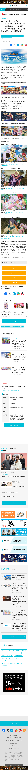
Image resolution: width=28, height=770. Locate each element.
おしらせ (14, 745)
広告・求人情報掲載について (14, 738)
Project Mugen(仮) (18, 655)
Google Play (14, 282)
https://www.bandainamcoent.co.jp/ (10, 390)
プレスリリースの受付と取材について (14, 740)
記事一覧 (2, 9)
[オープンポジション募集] (14, 14)
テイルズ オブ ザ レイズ (7, 38)
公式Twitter (14, 273)
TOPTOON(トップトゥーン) (7, 653)
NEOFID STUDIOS (5, 665)
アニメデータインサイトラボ (20, 650)
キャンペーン (5, 18)
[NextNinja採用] (14, 682)
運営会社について (14, 735)
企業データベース (10, 9)
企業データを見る (14, 425)
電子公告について (14, 743)
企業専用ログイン (13, 766)
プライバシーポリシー (14, 748)
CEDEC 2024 (18, 653)
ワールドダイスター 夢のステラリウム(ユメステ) (12, 663)
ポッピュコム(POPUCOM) (7, 655)
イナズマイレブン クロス (7, 650)
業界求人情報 (18, 9)
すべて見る (14, 321)
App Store (14, 278)
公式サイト (14, 268)
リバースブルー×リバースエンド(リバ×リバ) (11, 658)
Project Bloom (5, 660)
